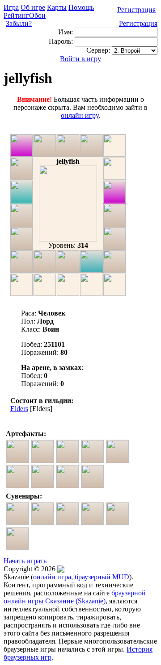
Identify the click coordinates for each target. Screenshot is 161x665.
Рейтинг (16, 15)
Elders (19, 408)
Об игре (33, 7)
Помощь (81, 7)
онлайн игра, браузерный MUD (81, 577)
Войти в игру (80, 58)
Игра (11, 7)
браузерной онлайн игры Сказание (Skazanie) (75, 597)
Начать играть (25, 561)
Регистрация (136, 9)
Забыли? (19, 23)
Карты (57, 7)
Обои (37, 15)
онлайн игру (79, 115)
